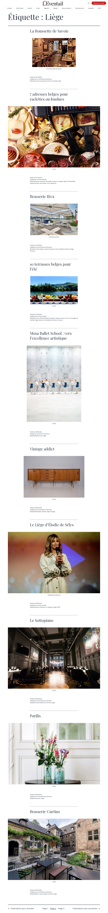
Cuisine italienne (40, 702)
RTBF (58, 607)
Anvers (37, 318)
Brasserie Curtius (45, 811)
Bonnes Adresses (40, 181)
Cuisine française (49, 249)
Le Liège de (49, 607)
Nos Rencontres (80, 8)
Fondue (49, 81)
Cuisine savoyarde (40, 81)
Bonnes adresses (66, 8)
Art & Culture (19, 8)
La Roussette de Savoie (49, 30)
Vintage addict (42, 448)
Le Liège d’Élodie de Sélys (52, 524)
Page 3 (61, 909)
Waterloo (53, 183)
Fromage (54, 81)
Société (30, 8)
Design (44, 511)
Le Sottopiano (41, 620)
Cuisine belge (39, 249)
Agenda (55, 8)
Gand (62, 318)
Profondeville (71, 181)
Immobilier (91, 8)
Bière (36, 894)
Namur (41, 320)
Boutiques (38, 511)
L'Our (66, 318)
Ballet (37, 436)
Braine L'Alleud (44, 318)
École (40, 436)
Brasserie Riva (42, 196)
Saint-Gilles (43, 183)
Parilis (35, 715)
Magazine (46, 8)
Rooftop (54, 320)
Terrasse (32, 251)
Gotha (38, 8)
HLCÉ (99, 8)
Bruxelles (49, 181)
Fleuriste (37, 798)
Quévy (32, 183)
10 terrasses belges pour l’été (50, 266)
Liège (59, 81)
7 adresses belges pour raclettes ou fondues (49, 96)
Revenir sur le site (99, 3)
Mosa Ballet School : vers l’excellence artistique (51, 336)
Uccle (48, 183)
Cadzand (58, 318)
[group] (88, 3)
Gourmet (48, 702)
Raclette (36, 183)
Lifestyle (9, 8)
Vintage (53, 511)
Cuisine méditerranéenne (62, 249)
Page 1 (45, 909)
